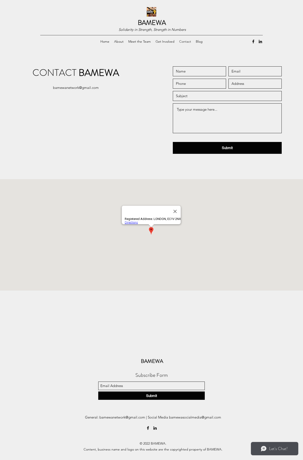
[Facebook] (253, 41)
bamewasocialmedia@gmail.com (195, 417)
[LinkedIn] (260, 41)
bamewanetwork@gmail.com (76, 87)
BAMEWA (152, 22)
